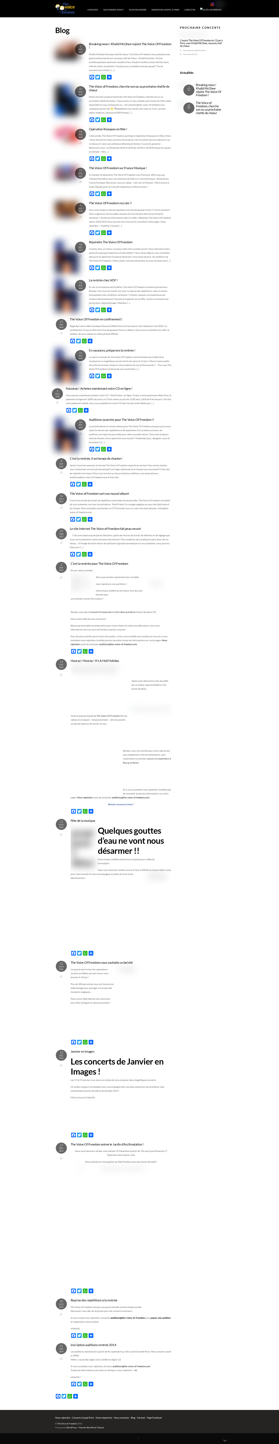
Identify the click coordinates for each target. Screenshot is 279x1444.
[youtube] (220, 4)
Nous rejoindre (137, 9)
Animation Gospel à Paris (165, 9)
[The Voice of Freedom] (65, 12)
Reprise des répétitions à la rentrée (94, 1300)
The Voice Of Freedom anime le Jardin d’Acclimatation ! (107, 1144)
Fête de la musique (83, 821)
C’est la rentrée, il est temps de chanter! (96, 458)
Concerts (92, 9)
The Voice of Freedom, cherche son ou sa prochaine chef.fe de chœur (129, 88)
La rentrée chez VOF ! (103, 280)
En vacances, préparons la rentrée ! (112, 350)
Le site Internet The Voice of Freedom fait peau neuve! (105, 529)
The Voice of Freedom (67, 1423)
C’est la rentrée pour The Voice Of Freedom (99, 563)
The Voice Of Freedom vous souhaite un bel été (102, 962)
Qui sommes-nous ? (113, 9)
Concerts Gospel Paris (83, 1417)
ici (136, 1370)
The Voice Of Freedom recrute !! (110, 203)
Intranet (141, 1417)
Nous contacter (121, 1417)
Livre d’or (189, 9)
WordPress (71, 1427)
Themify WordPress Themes (91, 1427)
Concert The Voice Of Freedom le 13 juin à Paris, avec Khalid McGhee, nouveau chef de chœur (201, 43)
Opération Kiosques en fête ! (108, 129)
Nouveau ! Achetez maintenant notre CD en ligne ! (99, 388)
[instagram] (212, 4)
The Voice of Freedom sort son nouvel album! (99, 493)
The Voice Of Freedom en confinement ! (96, 319)
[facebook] (216, 4)
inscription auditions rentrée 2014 (93, 1345)
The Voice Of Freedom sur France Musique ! (118, 168)
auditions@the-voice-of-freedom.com (118, 644)
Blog (133, 1417)
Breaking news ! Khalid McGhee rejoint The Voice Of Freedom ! (130, 45)
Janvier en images (82, 1051)
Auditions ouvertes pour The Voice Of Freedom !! (121, 420)
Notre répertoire (104, 1417)
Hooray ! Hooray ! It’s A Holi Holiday (95, 661)
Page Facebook (154, 1417)
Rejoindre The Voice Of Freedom (111, 242)
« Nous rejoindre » (85, 797)
